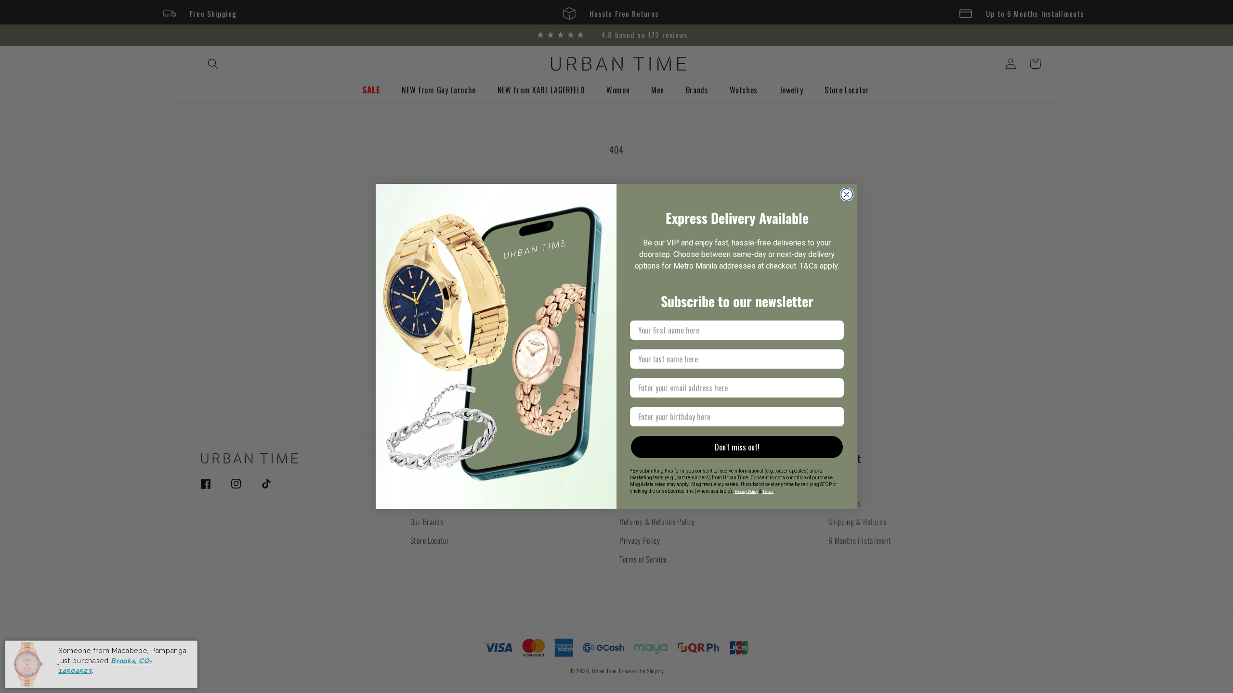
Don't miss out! (737, 447)
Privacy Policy (746, 491)
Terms (768, 491)
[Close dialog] (847, 194)
